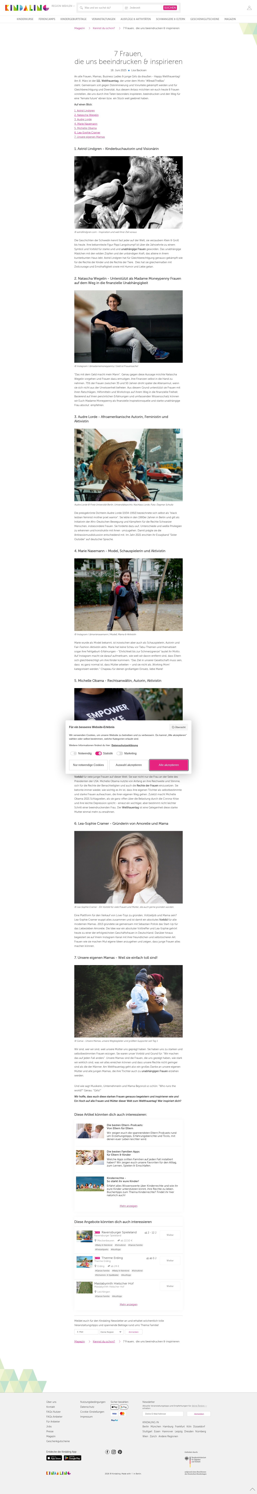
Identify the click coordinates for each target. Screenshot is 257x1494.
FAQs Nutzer (53, 1412)
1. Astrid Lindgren (84, 110)
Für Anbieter (53, 1421)
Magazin (230, 19)
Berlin (145, 1426)
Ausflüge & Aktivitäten (136, 19)
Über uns (51, 1402)
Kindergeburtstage (73, 19)
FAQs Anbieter (54, 1416)
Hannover (167, 1431)
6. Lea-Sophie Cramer (87, 132)
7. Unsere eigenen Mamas (89, 137)
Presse (49, 1431)
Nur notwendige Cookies (88, 764)
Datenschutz (87, 1407)
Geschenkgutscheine (204, 19)
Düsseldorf (199, 1426)
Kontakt (50, 1407)
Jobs (49, 1426)
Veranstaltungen (103, 19)
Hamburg (168, 1426)
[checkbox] (80, 753)
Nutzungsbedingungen (92, 1402)
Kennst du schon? (104, 28)
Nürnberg (200, 1431)
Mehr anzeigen (128, 1206)
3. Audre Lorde (83, 119)
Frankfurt (180, 1426)
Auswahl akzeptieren (129, 764)
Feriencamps (47, 19)
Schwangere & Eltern (170, 19)
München (156, 1426)
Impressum (86, 1416)
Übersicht (180, 727)
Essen (157, 1431)
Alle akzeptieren (169, 764)
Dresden (189, 1431)
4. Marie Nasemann (85, 123)
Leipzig (179, 1431)
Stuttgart (147, 1431)
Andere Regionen (168, 1436)
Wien (145, 1436)
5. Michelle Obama (85, 128)
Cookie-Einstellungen (92, 1412)
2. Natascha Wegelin (86, 115)
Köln (189, 1426)
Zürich (153, 1436)
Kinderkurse (25, 19)
